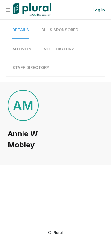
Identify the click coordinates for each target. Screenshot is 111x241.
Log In (99, 10)
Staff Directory (30, 67)
